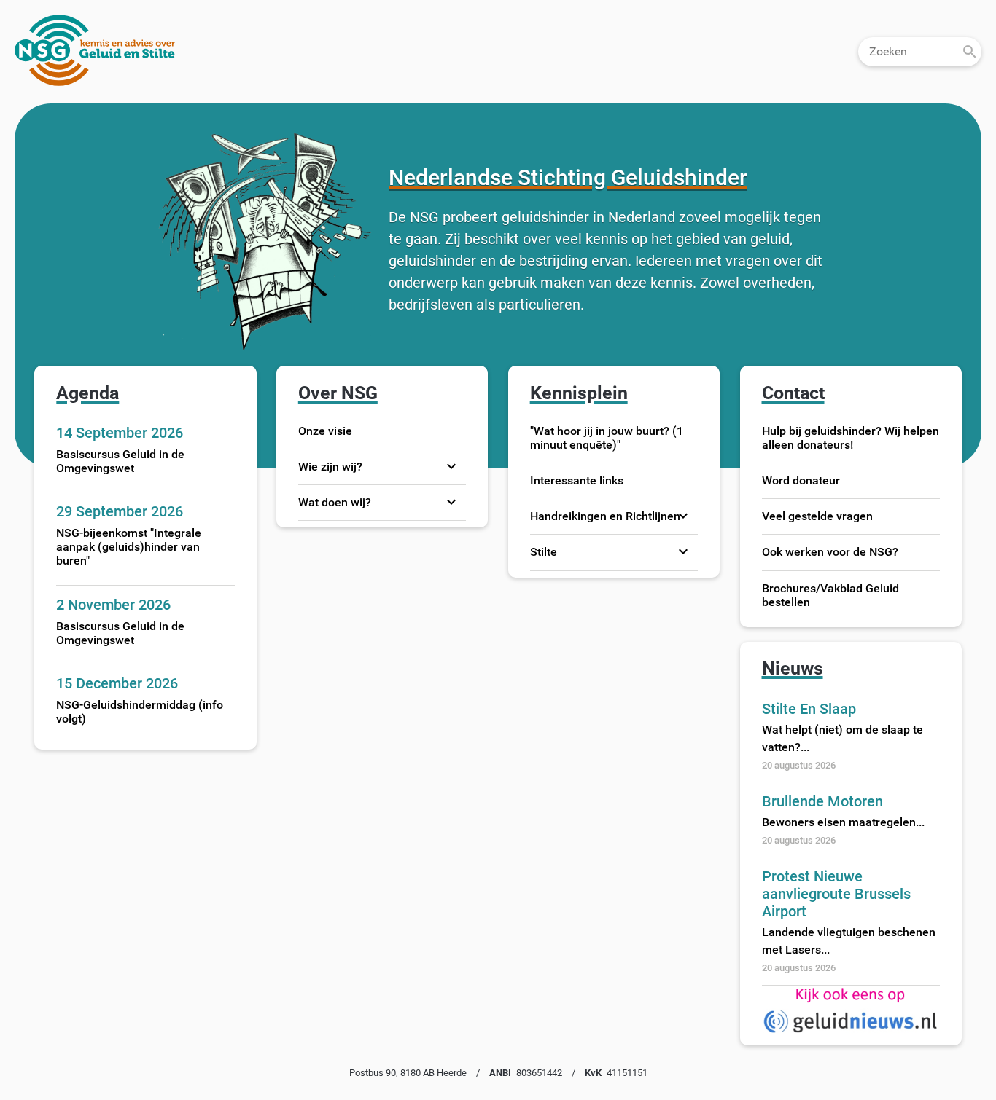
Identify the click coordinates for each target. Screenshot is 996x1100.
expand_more (451, 466)
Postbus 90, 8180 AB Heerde (408, 1072)
